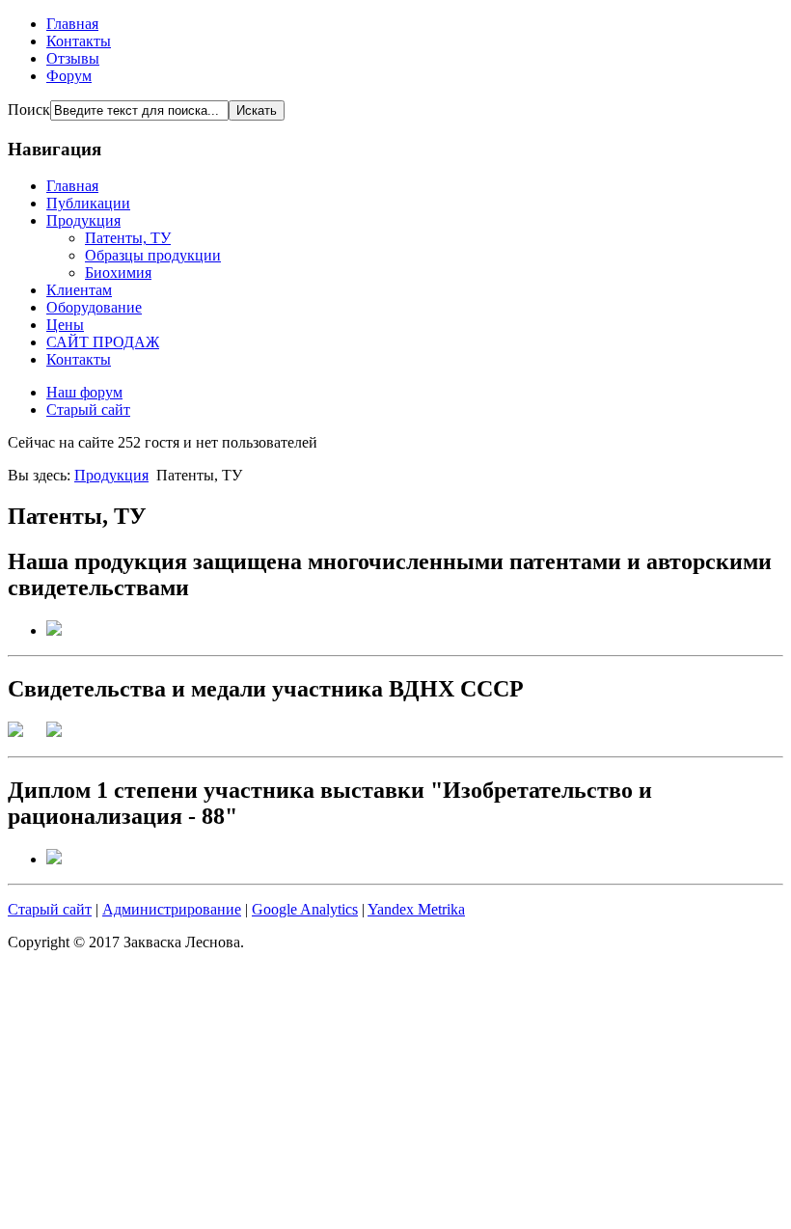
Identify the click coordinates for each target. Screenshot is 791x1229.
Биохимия (118, 272)
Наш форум (84, 392)
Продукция (83, 220)
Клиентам (79, 290)
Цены (65, 324)
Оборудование (94, 307)
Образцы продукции (153, 255)
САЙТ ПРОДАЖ (102, 342)
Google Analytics (305, 909)
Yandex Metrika (416, 909)
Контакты (78, 41)
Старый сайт (88, 409)
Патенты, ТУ (128, 238)
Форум (69, 76)
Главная (72, 23)
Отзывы (72, 58)
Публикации (88, 203)
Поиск (29, 109)
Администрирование (171, 909)
